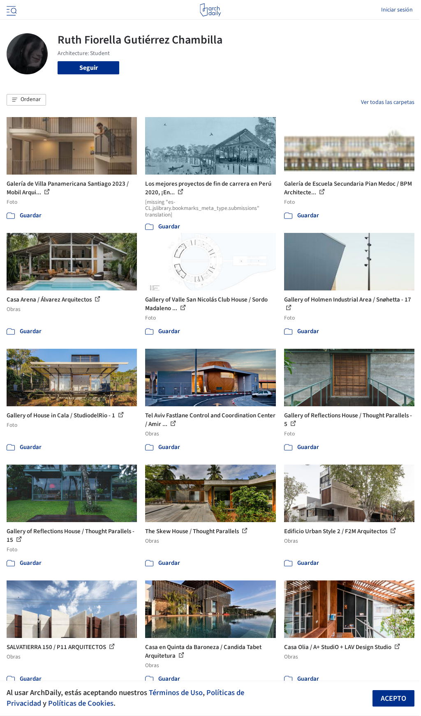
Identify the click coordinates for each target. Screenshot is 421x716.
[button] (26, 100)
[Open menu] (10, 10)
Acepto (393, 698)
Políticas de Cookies (80, 703)
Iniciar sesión (397, 10)
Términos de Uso (176, 692)
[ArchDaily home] (210, 9)
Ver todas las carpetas (387, 102)
